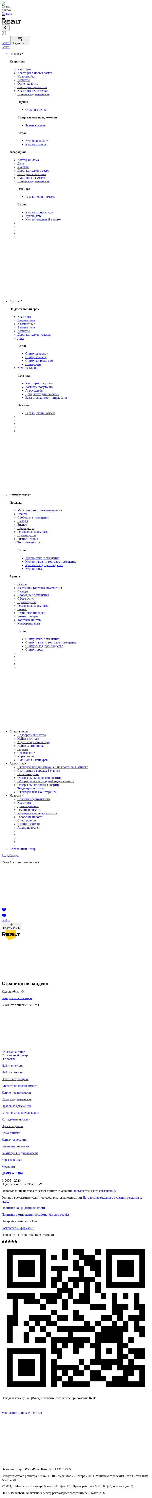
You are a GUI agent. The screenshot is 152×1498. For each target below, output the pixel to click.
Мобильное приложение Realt (22, 1412)
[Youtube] (19, 1173)
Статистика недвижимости (20, 1085)
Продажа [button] (16, 53)
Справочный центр (23, 849)
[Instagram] (3, 1173)
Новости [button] (15, 795)
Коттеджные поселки (16, 1119)
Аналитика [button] (17, 763)
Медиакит (8, 1166)
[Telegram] (6, 1173)
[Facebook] (16, 1173)
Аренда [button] (15, 301)
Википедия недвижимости (20, 1153)
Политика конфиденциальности (23, 1207)
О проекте (8, 1059)
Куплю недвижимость (16, 1092)
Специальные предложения (20, 1112)
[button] (76, 17)
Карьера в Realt (12, 1159)
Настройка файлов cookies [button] (19, 1221)
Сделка (10, 855)
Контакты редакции (15, 1139)
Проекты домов (12, 1126)
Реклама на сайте (13, 1051)
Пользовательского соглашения (94, 1190)
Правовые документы (16, 1106)
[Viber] (9, 1173)
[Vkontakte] (12, 1173)
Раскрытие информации (18, 1228)
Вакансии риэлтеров (15, 1146)
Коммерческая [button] (19, 495)
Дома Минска (11, 1133)
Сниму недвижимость (16, 1099)
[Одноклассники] (22, 1173)
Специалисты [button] (19, 731)
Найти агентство (13, 1072)
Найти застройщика (15, 1079)
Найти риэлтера (12, 1065)
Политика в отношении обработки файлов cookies (35, 1214)
